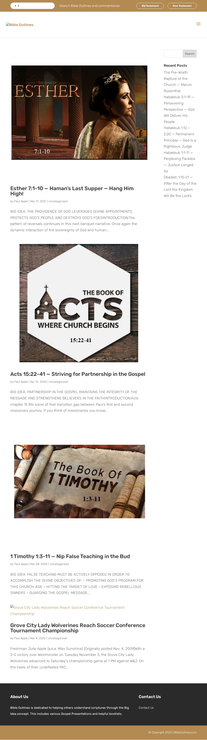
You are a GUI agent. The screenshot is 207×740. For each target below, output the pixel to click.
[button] (198, 26)
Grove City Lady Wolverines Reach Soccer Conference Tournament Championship (77, 628)
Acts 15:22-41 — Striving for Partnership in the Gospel (77, 374)
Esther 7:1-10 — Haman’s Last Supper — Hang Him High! (72, 191)
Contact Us (146, 708)
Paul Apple (21, 201)
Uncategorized (58, 201)
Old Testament (150, 5)
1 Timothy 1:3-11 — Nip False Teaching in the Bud (70, 556)
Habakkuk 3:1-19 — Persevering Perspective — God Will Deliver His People (179, 109)
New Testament (182, 5)
